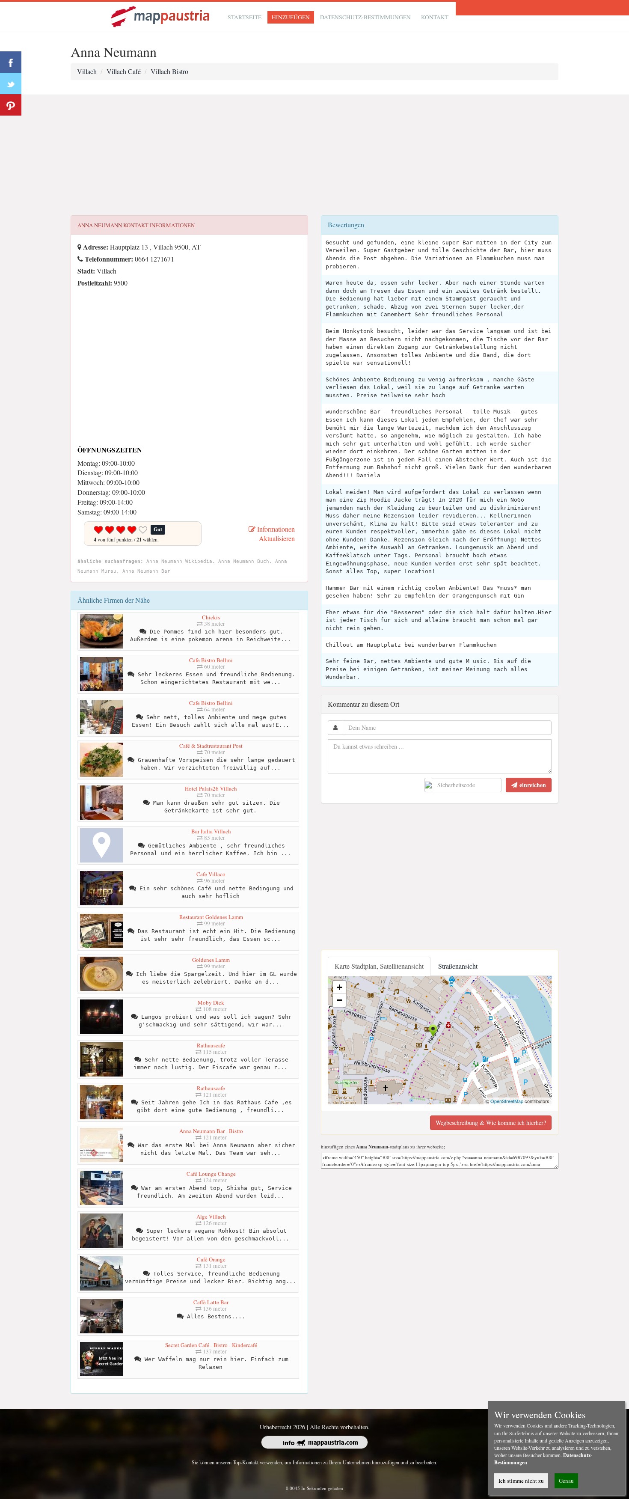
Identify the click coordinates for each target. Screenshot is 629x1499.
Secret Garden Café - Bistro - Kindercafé (211, 1345)
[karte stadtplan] (161, 15)
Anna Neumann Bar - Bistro (211, 1131)
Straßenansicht (458, 965)
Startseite (244, 17)
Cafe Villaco (210, 874)
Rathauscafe (211, 1045)
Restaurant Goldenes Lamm (211, 917)
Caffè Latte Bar (210, 1302)
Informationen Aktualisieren (275, 533)
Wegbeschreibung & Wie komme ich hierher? (491, 1122)
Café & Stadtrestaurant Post (211, 746)
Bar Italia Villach (211, 831)
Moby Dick (211, 1002)
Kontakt (434, 17)
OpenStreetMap (506, 1100)
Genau (566, 1480)
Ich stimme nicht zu (521, 1480)
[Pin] (10, 105)
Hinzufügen (291, 17)
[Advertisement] (314, 155)
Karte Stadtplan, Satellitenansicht (379, 965)
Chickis (211, 617)
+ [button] (339, 987)
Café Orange (211, 1259)
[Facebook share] (10, 62)
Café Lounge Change (211, 1174)
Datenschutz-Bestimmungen (365, 17)
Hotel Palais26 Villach (211, 788)
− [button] (339, 1000)
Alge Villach (211, 1216)
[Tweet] (10, 83)
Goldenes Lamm (211, 960)
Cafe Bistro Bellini (211, 660)
